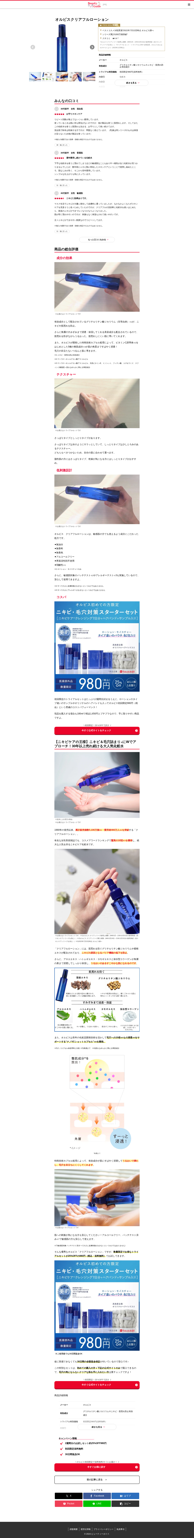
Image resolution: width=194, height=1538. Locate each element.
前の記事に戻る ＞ (97, 1479)
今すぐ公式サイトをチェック (96, 730)
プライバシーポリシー (103, 1529)
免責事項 (120, 1529)
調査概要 (74, 1529)
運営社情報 (86, 1529)
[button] (92, 47)
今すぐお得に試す (96, 1467)
